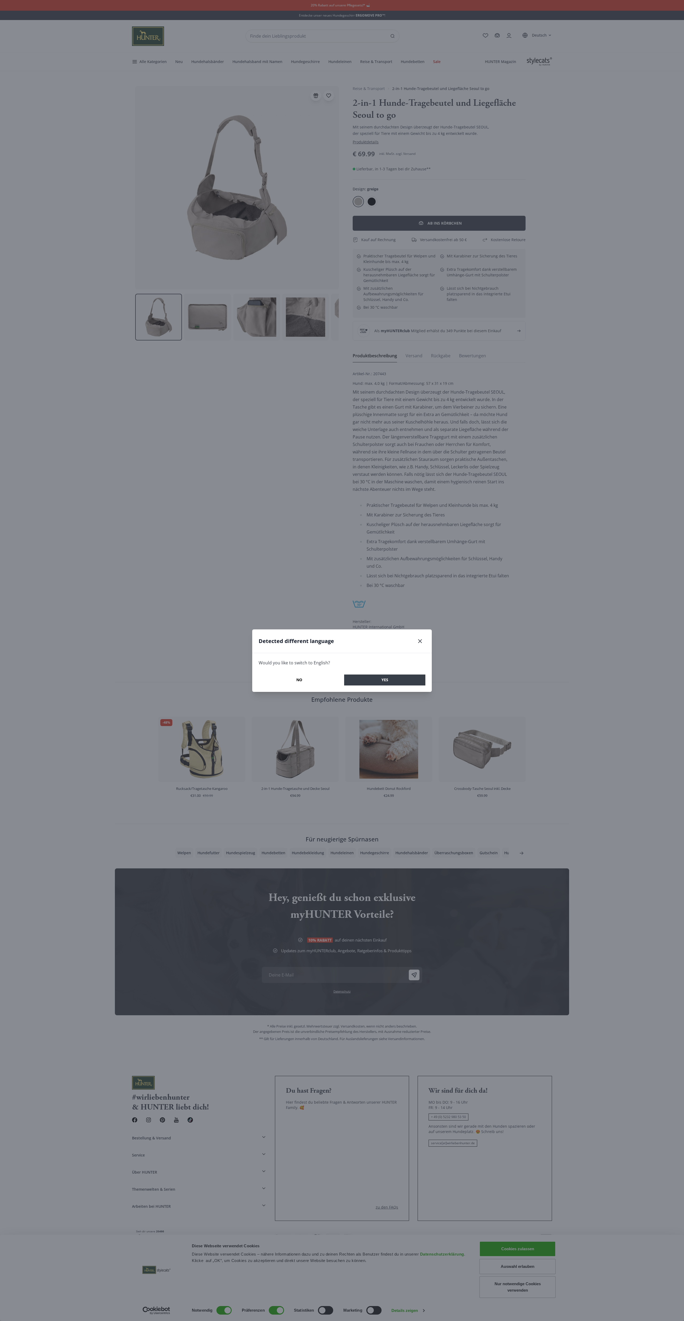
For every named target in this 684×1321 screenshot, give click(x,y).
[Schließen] (420, 641)
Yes (385, 679)
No (299, 679)
